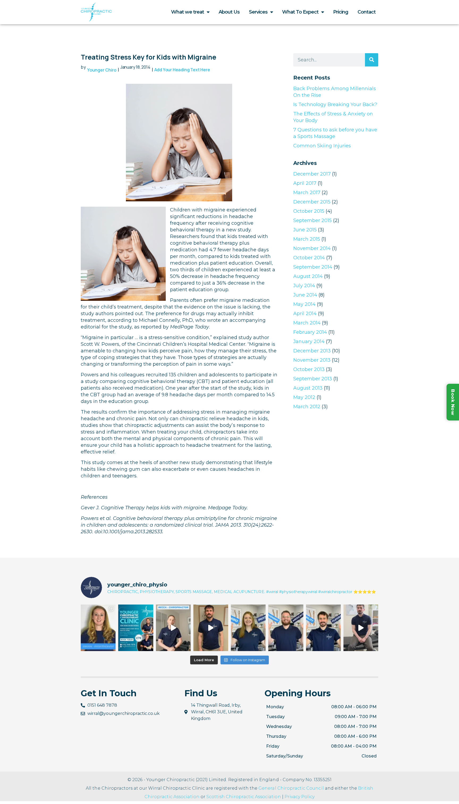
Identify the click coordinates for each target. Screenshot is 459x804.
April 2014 (305, 313)
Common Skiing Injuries (322, 146)
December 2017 (312, 174)
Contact (367, 12)
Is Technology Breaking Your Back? (335, 104)
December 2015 (311, 202)
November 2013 (311, 360)
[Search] (371, 59)
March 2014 (307, 323)
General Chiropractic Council (291, 788)
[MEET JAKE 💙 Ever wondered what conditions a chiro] (210, 628)
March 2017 (306, 192)
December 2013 (312, 351)
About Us (229, 12)
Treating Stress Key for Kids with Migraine (148, 57)
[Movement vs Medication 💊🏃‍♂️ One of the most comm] (285, 628)
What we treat (187, 12)
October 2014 (309, 258)
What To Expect (300, 12)
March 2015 (306, 239)
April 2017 (304, 183)
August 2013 (307, 388)
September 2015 (312, 220)
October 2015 (308, 211)
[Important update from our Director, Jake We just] (360, 628)
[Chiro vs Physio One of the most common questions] (248, 628)
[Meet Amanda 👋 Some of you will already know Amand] (98, 628)
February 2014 (310, 332)
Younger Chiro (101, 70)
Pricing (340, 12)
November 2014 (312, 248)
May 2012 (304, 397)
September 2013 (312, 379)
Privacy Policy (299, 796)
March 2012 (306, 407)
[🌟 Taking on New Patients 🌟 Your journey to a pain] (135, 628)
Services (258, 12)
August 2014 (308, 276)
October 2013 (309, 369)
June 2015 (305, 230)
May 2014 (304, 304)
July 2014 (304, 286)
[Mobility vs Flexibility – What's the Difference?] (323, 628)
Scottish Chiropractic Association (243, 796)
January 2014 (309, 341)
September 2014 (312, 267)
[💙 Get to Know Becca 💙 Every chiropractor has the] (173, 628)
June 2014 (305, 295)
